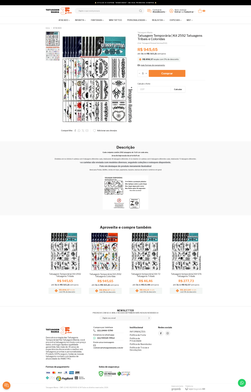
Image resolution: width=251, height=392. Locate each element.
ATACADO (57, 28)
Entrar (178, 12)
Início (48, 28)
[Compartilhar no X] (83, 130)
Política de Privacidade (135, 339)
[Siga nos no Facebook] (161, 333)
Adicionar (70, 279)
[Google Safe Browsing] (123, 374)
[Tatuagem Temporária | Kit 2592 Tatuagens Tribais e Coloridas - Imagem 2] (52, 54)
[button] (52, 39)
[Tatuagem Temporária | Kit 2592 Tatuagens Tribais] (65, 263)
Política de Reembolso (141, 344)
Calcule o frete (144, 84)
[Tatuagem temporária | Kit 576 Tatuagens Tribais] (186, 263)
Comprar (167, 73)
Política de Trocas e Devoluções (139, 348)
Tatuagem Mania (145, 33)
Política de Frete (138, 335)
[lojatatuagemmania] (59, 11)
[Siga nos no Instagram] (167, 333)
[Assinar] (149, 318)
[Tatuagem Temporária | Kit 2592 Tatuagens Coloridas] (105, 263)
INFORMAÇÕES (137, 331)
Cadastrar (189, 12)
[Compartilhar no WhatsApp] (79, 130)
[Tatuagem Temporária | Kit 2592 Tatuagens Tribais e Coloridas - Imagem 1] (52, 39)
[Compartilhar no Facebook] (75, 130)
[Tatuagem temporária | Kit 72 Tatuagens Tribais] (146, 263)
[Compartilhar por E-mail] (87, 130)
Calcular (178, 89)
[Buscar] (140, 11)
